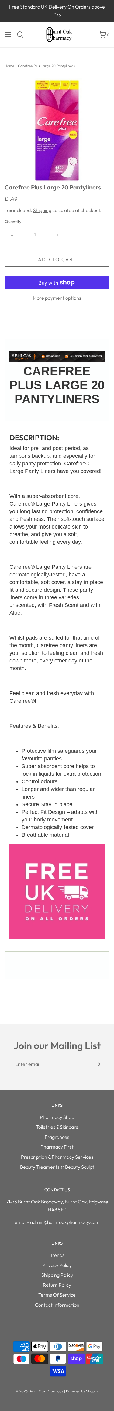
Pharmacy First (57, 1147)
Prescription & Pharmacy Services (57, 1157)
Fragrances (57, 1137)
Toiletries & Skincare (57, 1127)
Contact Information (57, 1305)
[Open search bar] (22, 34)
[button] (57, 130)
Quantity (13, 221)
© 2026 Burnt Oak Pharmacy (39, 1391)
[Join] (99, 1064)
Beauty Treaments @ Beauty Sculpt (57, 1167)
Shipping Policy (57, 1275)
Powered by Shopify (82, 1391)
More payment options (57, 298)
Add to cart (57, 259)
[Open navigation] (8, 34)
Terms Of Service (57, 1295)
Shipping (42, 210)
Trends (57, 1255)
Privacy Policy (57, 1265)
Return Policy (57, 1285)
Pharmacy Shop (57, 1117)
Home (9, 65)
